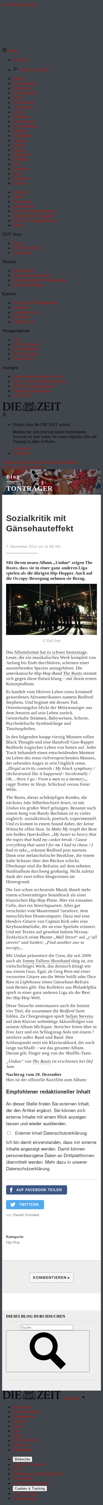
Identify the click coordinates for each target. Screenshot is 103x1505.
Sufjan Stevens (79, 1016)
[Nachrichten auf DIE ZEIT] (31, 409)
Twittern (29, 1205)
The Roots (72, 673)
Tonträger (29, 488)
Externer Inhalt (29, 1133)
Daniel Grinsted (26, 1215)
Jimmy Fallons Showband (46, 960)
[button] (10, 50)
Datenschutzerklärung (65, 1132)
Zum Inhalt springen (19, 4)
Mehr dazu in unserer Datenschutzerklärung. (46, 1165)
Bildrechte (22, 1459)
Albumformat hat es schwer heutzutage (50, 652)
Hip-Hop (13, 1242)
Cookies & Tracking (30, 1489)
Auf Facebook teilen (39, 1190)
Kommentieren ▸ (51, 1277)
